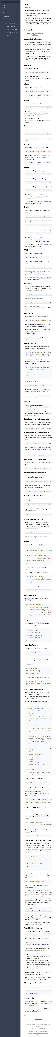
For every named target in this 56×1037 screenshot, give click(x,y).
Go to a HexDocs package (42, 1033)
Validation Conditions (10, 25)
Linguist (42, 701)
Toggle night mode (33, 1033)
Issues (45, 1008)
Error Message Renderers (11, 29)
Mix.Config (30, 904)
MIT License (38, 1019)
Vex (5, 6)
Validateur (35, 35)
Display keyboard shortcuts (41, 1031)
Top (6, 20)
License (7, 35)
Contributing (8, 34)
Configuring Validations (10, 26)
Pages (4, 10)
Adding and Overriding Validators (12, 32)
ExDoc (32, 1024)
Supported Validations (10, 23)
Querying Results (9, 28)
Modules (5, 12)
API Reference (7, 16)
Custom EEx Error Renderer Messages (14, 31)
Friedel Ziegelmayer (41, 1028)
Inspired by (7, 22)
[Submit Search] (2, 2)
